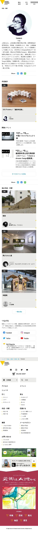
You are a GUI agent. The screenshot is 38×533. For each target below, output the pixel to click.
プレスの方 (6, 439)
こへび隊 (23, 416)
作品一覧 (5, 411)
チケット (5, 397)
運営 (25, 520)
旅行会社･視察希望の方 (9, 442)
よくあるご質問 (7, 444)
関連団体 (5, 430)
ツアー (5, 399)
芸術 (21, 515)
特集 (11, 515)
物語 (16, 520)
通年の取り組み (7, 428)
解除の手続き (24, 428)
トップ (3, 359)
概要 (3, 422)
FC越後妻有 (24, 414)
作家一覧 (16, 359)
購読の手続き (24, 425)
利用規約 (23, 430)
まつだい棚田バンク (26, 411)
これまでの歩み (7, 425)
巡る (21, 394)
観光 (30, 515)
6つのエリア (24, 397)
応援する (23, 408)
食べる (23, 402)
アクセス (5, 386)
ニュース (5, 390)
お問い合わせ (6, 436)
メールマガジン (25, 422)
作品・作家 (5, 8)
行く (3, 394)
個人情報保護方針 (26, 433)
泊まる (23, 404)
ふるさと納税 (24, 418)
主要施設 (23, 399)
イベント (23, 386)
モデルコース (6, 402)
